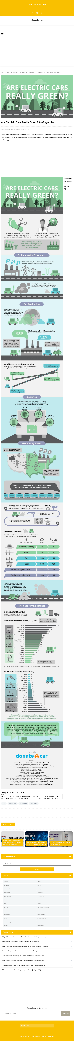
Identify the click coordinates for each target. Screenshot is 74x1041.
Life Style (40, 911)
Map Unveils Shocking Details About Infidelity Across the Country (23, 960)
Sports (6, 918)
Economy (7, 892)
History (6, 907)
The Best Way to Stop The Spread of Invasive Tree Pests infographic (23, 965)
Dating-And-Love (42, 889)
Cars (4, 803)
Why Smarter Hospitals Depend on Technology (60, 843)
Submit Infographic (40, 4)
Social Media (41, 914)
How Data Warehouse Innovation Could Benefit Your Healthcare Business (25, 946)
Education (40, 892)
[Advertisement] (37, 51)
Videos (6, 926)
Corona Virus (8, 889)
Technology (34, 803)
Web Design (40, 926)
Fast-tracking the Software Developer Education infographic (21, 951)
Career (39, 885)
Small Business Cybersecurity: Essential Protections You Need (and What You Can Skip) (12, 842)
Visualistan (38, 1036)
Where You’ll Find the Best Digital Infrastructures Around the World (36, 843)
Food (5, 903)
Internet (6, 911)
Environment (12, 803)
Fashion (6, 900)
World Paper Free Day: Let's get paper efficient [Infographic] (21, 970)
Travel (39, 922)
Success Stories (41, 918)
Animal (6, 881)
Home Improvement (43, 907)
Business (6, 885)
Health (39, 903)
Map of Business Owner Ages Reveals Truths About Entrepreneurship (24, 937)
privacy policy (25, 1026)
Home (30, 4)
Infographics (23, 803)
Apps (38, 881)
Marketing (7, 914)
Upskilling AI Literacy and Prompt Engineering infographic (20, 941)
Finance (39, 900)
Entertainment (8, 896)
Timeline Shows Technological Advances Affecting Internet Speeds (23, 956)
